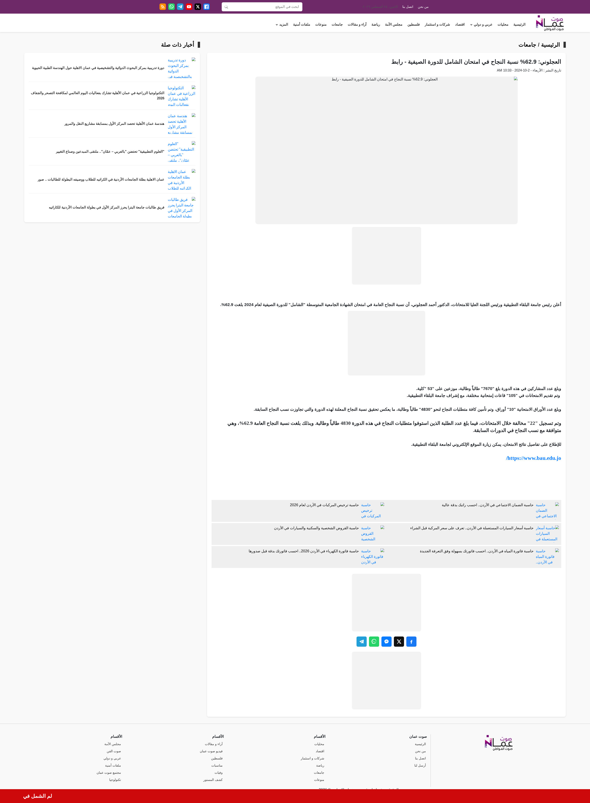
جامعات (337, 24)
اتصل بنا (407, 7)
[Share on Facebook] (411, 641)
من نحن (423, 7)
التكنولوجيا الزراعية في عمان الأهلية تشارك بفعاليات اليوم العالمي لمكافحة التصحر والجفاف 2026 (97, 95)
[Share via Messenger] (386, 641)
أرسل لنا (420, 765)
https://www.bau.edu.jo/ (533, 458)
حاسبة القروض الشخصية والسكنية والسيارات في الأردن (316, 528)
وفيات (219, 772)
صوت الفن (114, 751)
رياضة (376, 24)
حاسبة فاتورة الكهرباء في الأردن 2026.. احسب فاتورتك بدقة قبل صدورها (304, 551)
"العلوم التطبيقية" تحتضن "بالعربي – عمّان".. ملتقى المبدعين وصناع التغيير (110, 151)
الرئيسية (519, 24)
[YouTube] (189, 6)
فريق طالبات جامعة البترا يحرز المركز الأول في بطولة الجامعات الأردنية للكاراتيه (106, 207)
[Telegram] (180, 6)
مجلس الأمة (393, 24)
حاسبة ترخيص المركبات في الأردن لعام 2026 (324, 505)
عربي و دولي (483, 24)
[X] (198, 6)
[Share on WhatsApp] (374, 641)
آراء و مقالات (357, 24)
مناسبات (217, 765)
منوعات (321, 24)
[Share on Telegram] (362, 641)
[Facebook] (206, 6)
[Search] (226, 6)
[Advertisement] (386, 256)
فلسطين (413, 24)
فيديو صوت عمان (211, 751)
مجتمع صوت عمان (109, 772)
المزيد (283, 24)
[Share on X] (399, 641)
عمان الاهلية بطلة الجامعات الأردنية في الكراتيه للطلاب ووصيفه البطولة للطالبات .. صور (101, 179)
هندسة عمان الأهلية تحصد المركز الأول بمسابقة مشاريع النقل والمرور (114, 123)
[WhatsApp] (171, 6)
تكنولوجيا (115, 780)
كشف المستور (213, 780)
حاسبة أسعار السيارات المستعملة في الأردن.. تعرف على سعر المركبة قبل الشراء (472, 528)
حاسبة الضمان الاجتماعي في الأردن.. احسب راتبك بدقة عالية (488, 505)
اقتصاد (460, 24)
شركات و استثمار (437, 24)
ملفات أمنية (301, 24)
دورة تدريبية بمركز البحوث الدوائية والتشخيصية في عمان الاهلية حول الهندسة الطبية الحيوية (98, 68)
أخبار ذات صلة (177, 45)
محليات (503, 24)
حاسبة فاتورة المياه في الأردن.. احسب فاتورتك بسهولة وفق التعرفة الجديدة (477, 551)
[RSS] (162, 6)
